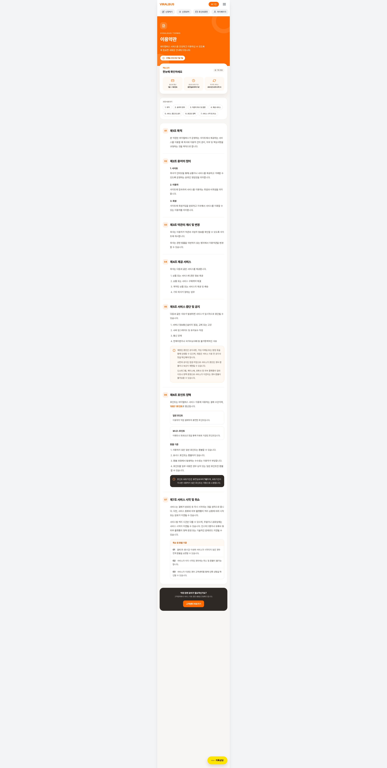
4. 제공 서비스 (216, 107)
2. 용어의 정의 (180, 107)
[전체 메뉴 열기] (224, 4)
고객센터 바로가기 (193, 604)
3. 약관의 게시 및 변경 (197, 107)
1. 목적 (167, 107)
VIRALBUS (167, 4)
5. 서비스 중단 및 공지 (172, 114)
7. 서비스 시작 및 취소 (208, 114)
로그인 (213, 4)
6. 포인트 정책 (190, 114)
